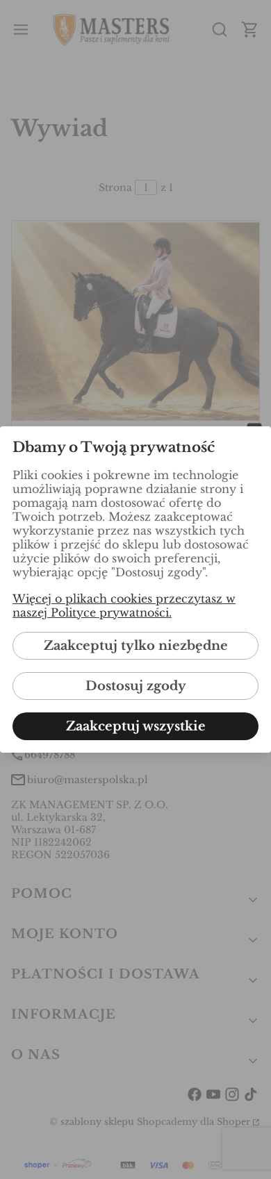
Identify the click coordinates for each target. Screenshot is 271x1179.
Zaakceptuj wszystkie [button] (136, 726)
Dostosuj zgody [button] (135, 686)
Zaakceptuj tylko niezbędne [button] (136, 645)
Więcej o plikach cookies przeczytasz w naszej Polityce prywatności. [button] (124, 605)
